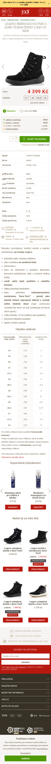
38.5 (39, 98)
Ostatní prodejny (12, 129)
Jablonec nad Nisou (13, 120)
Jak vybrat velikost (37, 103)
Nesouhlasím (25, 753)
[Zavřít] (49, 3)
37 (26, 98)
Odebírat (25, 662)
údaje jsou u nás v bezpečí (16, 667)
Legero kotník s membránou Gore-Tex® (38, 550)
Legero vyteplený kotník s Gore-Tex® (12, 549)
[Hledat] (41, 11)
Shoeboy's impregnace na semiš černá (38, 495)
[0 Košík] (47, 11)
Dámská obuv (13, 20)
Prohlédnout (13, 569)
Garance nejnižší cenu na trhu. (39, 239)
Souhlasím (25, 758)
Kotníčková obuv (28, 20)
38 (33, 98)
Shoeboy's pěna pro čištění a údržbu (13, 495)
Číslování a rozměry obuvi (12, 457)
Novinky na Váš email (25, 649)
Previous (3, 66)
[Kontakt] (10, 11)
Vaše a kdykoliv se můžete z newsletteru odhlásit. (22, 668)
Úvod (3, 20)
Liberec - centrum (12, 123)
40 (45, 98)
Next (48, 66)
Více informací (42, 749)
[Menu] (4, 11)
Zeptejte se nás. (44, 145)
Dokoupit (13, 507)
